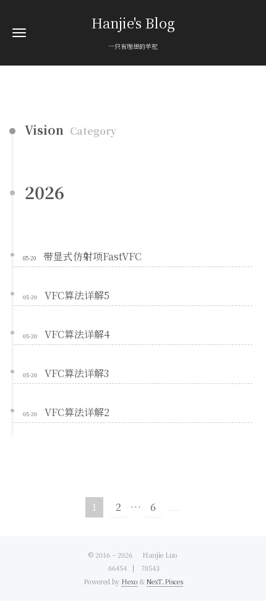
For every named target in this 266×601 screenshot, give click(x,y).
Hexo (129, 581)
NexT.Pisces (165, 581)
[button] (19, 32)
